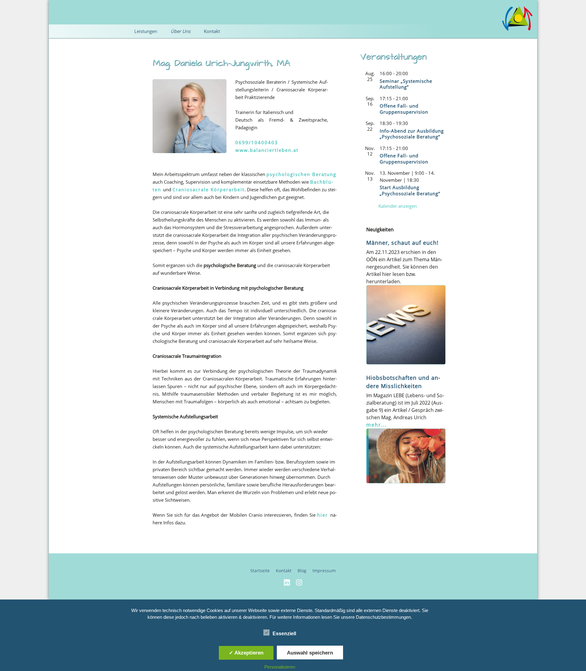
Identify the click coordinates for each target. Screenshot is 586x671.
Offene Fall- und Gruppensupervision (404, 109)
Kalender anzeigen (397, 206)
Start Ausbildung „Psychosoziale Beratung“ (410, 190)
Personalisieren (279, 666)
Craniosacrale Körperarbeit (208, 189)
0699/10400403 (256, 142)
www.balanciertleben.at (266, 150)
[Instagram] (299, 582)
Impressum (324, 571)
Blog (302, 571)
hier (323, 515)
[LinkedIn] (287, 582)
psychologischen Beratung (301, 174)
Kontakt (283, 571)
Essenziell (284, 633)
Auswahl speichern (310, 652)
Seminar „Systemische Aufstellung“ (406, 84)
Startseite (260, 571)
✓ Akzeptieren (246, 652)
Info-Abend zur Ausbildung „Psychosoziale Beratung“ (412, 134)
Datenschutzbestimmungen (383, 617)
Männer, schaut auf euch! (402, 242)
